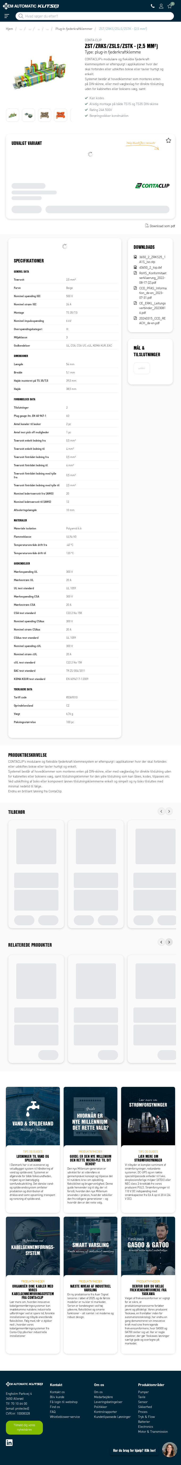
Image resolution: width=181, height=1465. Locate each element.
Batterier (144, 1422)
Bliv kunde (57, 1397)
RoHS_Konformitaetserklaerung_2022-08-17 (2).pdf (152, 278)
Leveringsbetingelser (108, 1402)
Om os (98, 1392)
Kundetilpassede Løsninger (112, 1417)
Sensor (143, 1402)
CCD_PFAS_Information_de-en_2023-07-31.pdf (153, 293)
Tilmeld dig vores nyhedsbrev (24, 1427)
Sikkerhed (145, 1407)
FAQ (52, 1412)
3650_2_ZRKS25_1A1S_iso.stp (152, 259)
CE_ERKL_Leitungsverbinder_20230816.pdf (152, 308)
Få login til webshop (64, 1402)
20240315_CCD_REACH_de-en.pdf (152, 320)
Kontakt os (57, 1392)
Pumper (143, 1392)
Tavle (141, 1397)
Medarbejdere (103, 1397)
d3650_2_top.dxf (150, 268)
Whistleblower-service (65, 1417)
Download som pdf (162, 226)
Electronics (145, 1427)
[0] (169, 6)
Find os (55, 1407)
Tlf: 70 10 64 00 (16, 1404)
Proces (142, 1412)
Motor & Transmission (153, 1432)
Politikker (100, 1407)
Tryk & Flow (146, 1417)
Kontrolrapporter (105, 1412)
